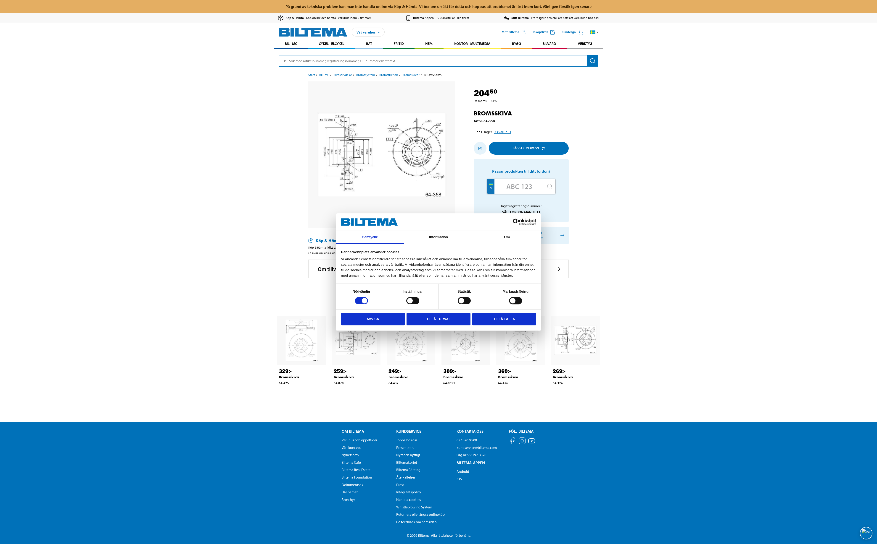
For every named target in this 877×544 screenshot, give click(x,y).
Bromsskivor (411, 75)
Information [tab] (438, 237)
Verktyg (585, 43)
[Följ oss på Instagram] (522, 441)
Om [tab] (507, 237)
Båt (369, 43)
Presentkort (405, 447)
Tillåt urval (438, 319)
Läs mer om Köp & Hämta (324, 253)
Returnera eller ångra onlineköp (420, 514)
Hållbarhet (350, 492)
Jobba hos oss (406, 440)
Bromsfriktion (388, 75)
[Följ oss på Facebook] (512, 441)
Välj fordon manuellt (521, 212)
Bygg (516, 43)
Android (463, 471)
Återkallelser (405, 477)
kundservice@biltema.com (477, 447)
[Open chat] (866, 533)
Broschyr (348, 499)
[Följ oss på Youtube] (531, 443)
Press (400, 484)
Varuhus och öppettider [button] (359, 440)
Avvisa (373, 319)
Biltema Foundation (357, 477)
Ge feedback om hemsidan (416, 522)
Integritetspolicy (408, 492)
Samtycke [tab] (370, 237)
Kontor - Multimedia (472, 43)
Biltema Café (351, 462)
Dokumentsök (352, 484)
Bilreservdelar (342, 75)
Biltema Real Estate (356, 469)
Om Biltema (353, 431)
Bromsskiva (289, 377)
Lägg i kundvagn (526, 148)
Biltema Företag (408, 469)
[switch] (412, 300)
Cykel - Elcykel (331, 43)
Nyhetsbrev (350, 455)
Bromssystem (365, 75)
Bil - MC (291, 43)
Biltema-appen (471, 462)
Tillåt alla (504, 319)
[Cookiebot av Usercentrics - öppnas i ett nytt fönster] (516, 222)
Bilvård (549, 43)
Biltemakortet (406, 462)
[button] (594, 32)
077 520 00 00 (467, 440)
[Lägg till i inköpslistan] (480, 148)
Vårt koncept (351, 447)
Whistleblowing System (414, 507)
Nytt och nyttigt (408, 455)
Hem (429, 43)
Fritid (399, 43)
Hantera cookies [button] (408, 499)
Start (311, 75)
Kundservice (408, 431)
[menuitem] (291, 44)
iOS (459, 478)
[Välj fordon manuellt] (561, 235)
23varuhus (502, 132)
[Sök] (592, 61)
